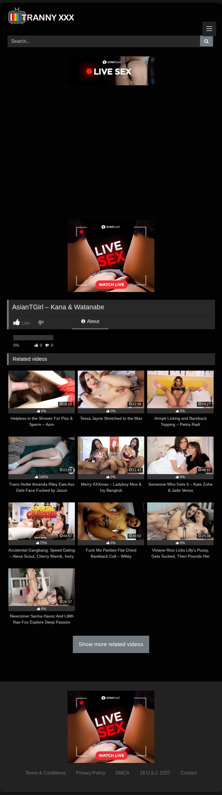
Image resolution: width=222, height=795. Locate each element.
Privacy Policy (90, 772)
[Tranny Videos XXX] (111, 17)
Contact (189, 772)
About (92, 321)
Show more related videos (111, 644)
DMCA (123, 772)
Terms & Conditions (45, 772)
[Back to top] (204, 777)
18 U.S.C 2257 (155, 772)
